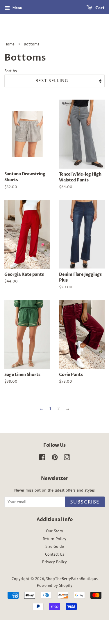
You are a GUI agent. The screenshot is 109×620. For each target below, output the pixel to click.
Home (9, 44)
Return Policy (54, 538)
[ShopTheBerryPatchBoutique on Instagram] (67, 458)
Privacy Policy (54, 561)
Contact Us (54, 554)
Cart (99, 8)
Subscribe (85, 502)
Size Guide (54, 546)
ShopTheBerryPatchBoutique (71, 578)
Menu (16, 7)
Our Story (54, 531)
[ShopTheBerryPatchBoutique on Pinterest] (54, 458)
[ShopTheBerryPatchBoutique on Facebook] (42, 458)
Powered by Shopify (54, 585)
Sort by (10, 70)
